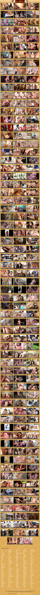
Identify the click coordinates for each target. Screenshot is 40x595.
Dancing (10, 581)
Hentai (24, 560)
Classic (10, 564)
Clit (9, 565)
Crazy (9, 572)
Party (31, 576)
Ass (1, 561)
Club (9, 566)
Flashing (17, 572)
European (17, 558)
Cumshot (10, 577)
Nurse (31, 565)
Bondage (2, 583)
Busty (9, 554)
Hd (23, 558)
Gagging (17, 581)
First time (17, 570)
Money (31, 558)
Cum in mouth (11, 576)
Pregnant (32, 583)
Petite (31, 578)
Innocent (24, 571)
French (17, 578)
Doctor (10, 587)
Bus (9, 553)
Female (17, 564)
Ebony (17, 555)
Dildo (9, 584)
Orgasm (31, 570)
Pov (31, 582)
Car (9, 555)
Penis (31, 577)
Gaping (17, 584)
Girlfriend (17, 587)
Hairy (24, 554)
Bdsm (2, 570)
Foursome (17, 577)
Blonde (2, 581)
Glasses (24, 549)
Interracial (25, 572)
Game (17, 582)
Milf (31, 553)
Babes (2, 565)
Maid (24, 587)
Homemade (25, 561)
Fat (16, 561)
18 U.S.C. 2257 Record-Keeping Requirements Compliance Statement (20, 590)
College (10, 567)
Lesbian (24, 583)
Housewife (25, 564)
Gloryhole (25, 550)
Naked (31, 560)
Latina (24, 581)
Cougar (10, 570)
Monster (31, 559)
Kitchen (24, 578)
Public (31, 584)
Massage (31, 549)
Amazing (2, 554)
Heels (24, 559)
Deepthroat (10, 582)
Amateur (2, 553)
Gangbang (17, 583)
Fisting (17, 571)
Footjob (17, 576)
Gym (24, 553)
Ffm (16, 567)
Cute (9, 578)
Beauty (2, 572)
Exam (17, 559)
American (3, 555)
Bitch (2, 578)
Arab (2, 559)
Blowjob (2, 582)
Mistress (31, 555)
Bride (2, 587)
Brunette (10, 550)
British (10, 549)
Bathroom (3, 567)
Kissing (24, 577)
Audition (2, 564)
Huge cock (25, 566)
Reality (31, 587)
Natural (31, 561)
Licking (24, 584)
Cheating (10, 560)
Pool (31, 581)
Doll (16, 550)
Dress (17, 554)
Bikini (2, 577)
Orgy (31, 571)
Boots (2, 584)
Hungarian (25, 567)
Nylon (31, 566)
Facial (17, 560)
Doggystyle (18, 549)
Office (31, 567)
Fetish (17, 566)
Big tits (2, 576)
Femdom (17, 565)
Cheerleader (11, 561)
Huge (24, 565)
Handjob (24, 555)
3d (1, 550)
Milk (31, 554)
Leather (24, 582)
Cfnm (9, 559)
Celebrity (10, 558)
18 (1, 549)
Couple (10, 571)
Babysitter (3, 566)
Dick (9, 583)
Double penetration (19, 553)
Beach (2, 571)
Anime (2, 558)
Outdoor (32, 572)
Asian (2, 560)
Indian (24, 570)
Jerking (24, 576)
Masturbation (32, 550)
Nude (31, 564)
